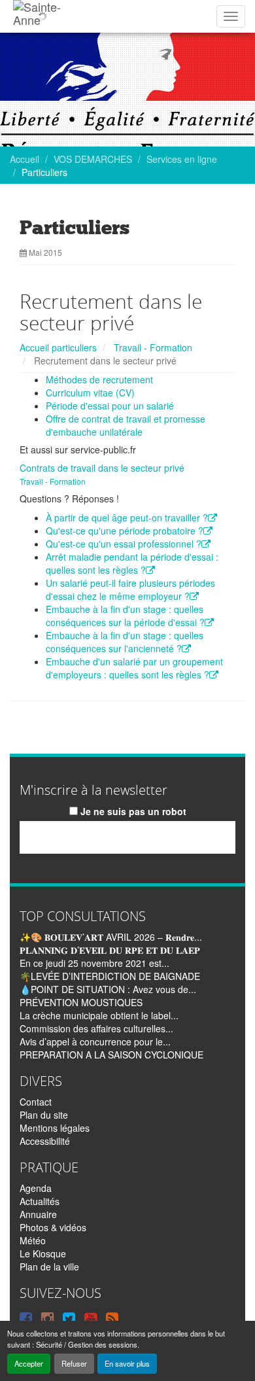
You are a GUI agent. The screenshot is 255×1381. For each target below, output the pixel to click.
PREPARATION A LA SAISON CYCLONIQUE (111, 1054)
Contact (36, 1101)
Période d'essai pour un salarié (110, 405)
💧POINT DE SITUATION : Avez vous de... (108, 989)
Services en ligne (181, 159)
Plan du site (44, 1114)
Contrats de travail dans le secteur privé (102, 467)
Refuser (74, 1363)
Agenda (36, 1188)
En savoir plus (127, 1363)
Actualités (40, 1201)
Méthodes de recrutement (99, 379)
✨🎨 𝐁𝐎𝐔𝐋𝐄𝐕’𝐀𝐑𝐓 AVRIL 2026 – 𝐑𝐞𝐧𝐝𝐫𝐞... (111, 936)
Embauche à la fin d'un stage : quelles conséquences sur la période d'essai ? (125, 616)
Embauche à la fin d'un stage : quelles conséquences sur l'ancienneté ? (124, 642)
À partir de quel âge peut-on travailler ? (127, 517)
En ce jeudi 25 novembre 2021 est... (94, 963)
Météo (33, 1240)
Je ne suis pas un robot (132, 811)
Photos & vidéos (53, 1227)
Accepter (28, 1363)
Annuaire (38, 1214)
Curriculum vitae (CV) (90, 392)
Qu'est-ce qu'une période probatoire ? (124, 530)
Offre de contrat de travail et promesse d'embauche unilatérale (125, 425)
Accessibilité (45, 1140)
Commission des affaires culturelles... (96, 1028)
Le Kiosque (43, 1253)
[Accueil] (42, 16)
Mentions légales (55, 1127)
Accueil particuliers (58, 347)
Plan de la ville (49, 1266)
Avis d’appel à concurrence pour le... (95, 1041)
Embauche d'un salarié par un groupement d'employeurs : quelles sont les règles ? (134, 668)
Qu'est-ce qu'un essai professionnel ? (123, 543)
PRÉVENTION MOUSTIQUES (81, 1002)
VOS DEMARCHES (93, 159)
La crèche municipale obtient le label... (99, 1015)
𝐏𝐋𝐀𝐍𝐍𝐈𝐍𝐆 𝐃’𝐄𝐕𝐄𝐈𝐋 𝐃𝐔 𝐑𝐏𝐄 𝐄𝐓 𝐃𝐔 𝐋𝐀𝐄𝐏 (110, 949)
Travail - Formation (153, 347)
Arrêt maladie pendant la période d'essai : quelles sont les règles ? (132, 563)
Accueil (24, 159)
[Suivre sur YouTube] (90, 1317)
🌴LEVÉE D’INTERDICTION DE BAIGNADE (110, 976)
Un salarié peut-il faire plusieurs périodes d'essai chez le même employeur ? (130, 589)
